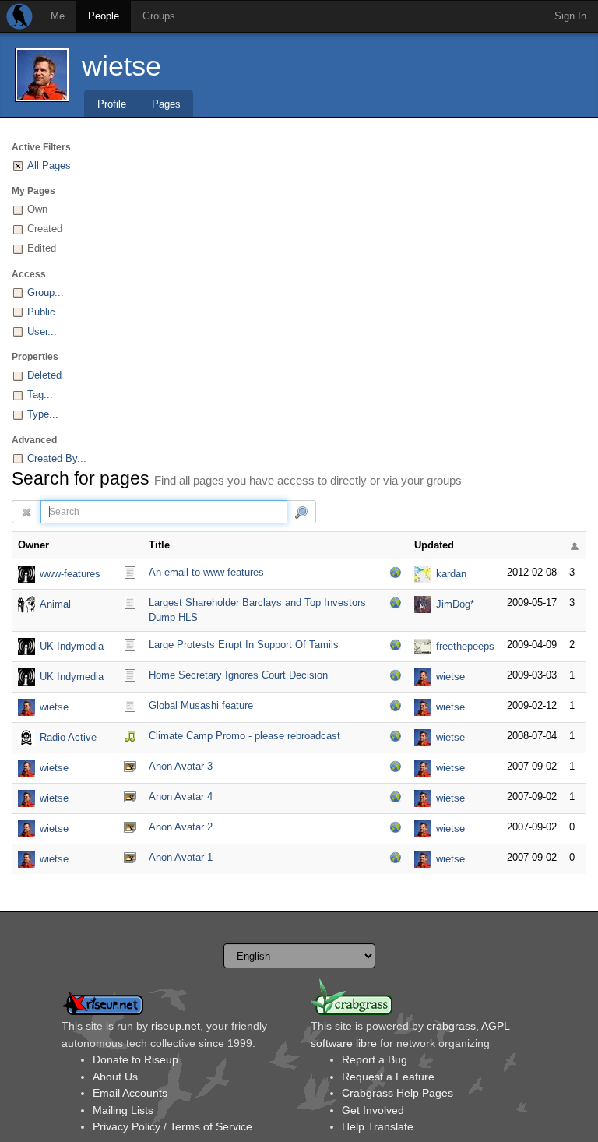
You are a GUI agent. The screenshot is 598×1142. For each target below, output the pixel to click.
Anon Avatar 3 (181, 766)
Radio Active (68, 737)
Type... (42, 414)
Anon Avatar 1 (181, 857)
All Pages (49, 165)
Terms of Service (211, 1126)
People (103, 16)
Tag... (40, 394)
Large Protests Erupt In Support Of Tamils (244, 644)
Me (58, 16)
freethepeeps (465, 646)
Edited (41, 248)
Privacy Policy (126, 1126)
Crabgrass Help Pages (397, 1093)
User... (42, 331)
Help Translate (377, 1126)
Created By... (56, 458)
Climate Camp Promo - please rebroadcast (244, 736)
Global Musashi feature (201, 705)
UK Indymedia (72, 646)
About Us (115, 1076)
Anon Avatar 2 (181, 827)
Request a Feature (388, 1076)
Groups (158, 16)
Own (37, 209)
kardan (451, 574)
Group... (45, 292)
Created (44, 228)
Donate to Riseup (135, 1059)
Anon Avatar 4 (181, 796)
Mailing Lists (123, 1110)
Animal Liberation (61, 605)
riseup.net (175, 1026)
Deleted (44, 375)
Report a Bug (374, 1059)
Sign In (570, 16)
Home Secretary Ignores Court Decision (238, 675)
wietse (121, 66)
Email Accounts (130, 1093)
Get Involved (373, 1110)
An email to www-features (206, 572)
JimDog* (455, 604)
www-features (70, 574)
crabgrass (451, 1026)
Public (41, 312)
